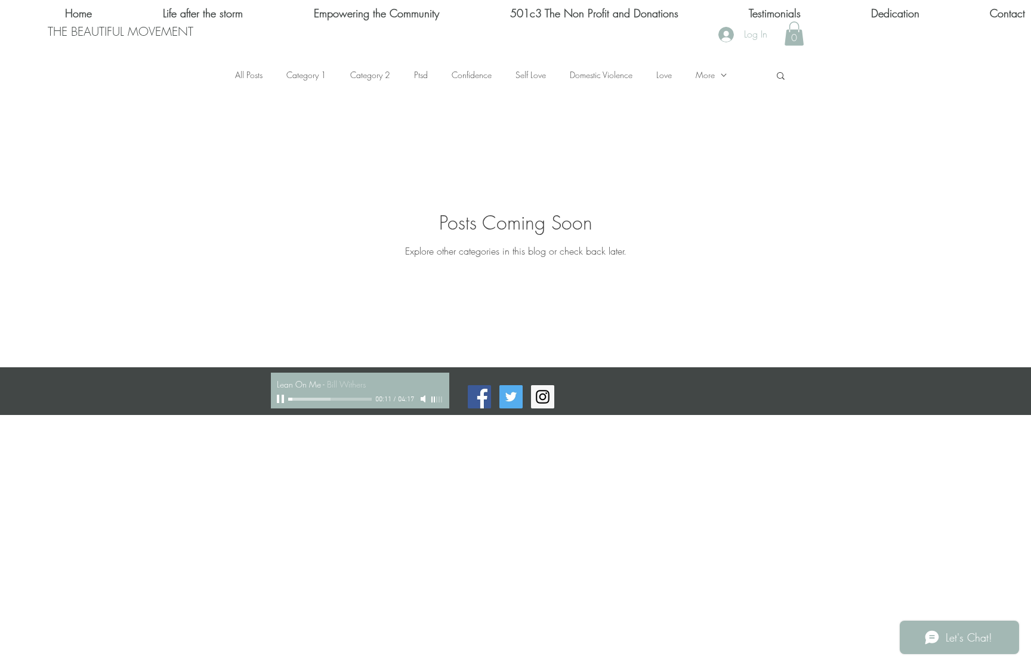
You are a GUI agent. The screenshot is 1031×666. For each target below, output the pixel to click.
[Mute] (424, 399)
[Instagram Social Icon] (542, 396)
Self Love (531, 74)
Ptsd (421, 74)
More (705, 74)
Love (664, 74)
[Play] (281, 399)
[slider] (437, 399)
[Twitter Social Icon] (511, 396)
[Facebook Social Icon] (479, 396)
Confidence (472, 74)
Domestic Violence (601, 74)
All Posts (249, 74)
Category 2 (370, 74)
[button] (794, 33)
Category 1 (306, 74)
